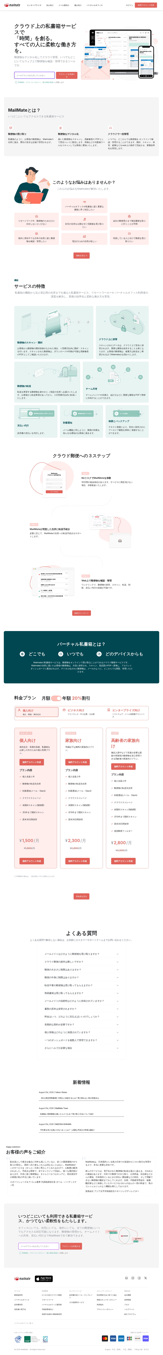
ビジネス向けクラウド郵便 (52, 1295)
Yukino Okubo (61, 1092)
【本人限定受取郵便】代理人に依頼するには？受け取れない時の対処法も (69, 1098)
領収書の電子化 (20, 1309)
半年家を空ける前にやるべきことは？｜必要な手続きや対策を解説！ (68, 1130)
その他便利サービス (76, 1302)
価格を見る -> (81, 255)
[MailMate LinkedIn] (126, 1278)
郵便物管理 (18, 1295)
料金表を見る (81, 896)
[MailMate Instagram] (132, 1278)
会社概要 (127, 1295)
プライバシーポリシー (33, 82)
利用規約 (21, 82)
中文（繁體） (128, 1349)
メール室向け (64, 5)
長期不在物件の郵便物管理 (52, 1314)
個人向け (78, 5)
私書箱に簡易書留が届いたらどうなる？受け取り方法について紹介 (67, 1114)
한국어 (146, 1349)
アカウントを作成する (67, 75)
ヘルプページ (129, 1309)
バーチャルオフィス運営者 (52, 1305)
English (108, 1349)
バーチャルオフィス (95, 5)
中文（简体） (117, 1349)
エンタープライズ (34, 5)
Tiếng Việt (138, 1349)
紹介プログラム (130, 1314)
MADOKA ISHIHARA (63, 1124)
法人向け (49, 5)
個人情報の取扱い (49, 82)
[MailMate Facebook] (139, 1278)
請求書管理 (18, 1305)
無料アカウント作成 (146, 5)
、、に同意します (41, 82)
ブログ (126, 1305)
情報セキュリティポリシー (107, 1300)
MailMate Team (61, 1108)
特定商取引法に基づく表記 (107, 1295)
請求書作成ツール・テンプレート (80, 1296)
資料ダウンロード (81, 613)
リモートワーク (47, 1300)
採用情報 (127, 1300)
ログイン (129, 5)
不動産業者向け (47, 1309)
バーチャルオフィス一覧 (22, 1323)
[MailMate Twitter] (145, 1278)
